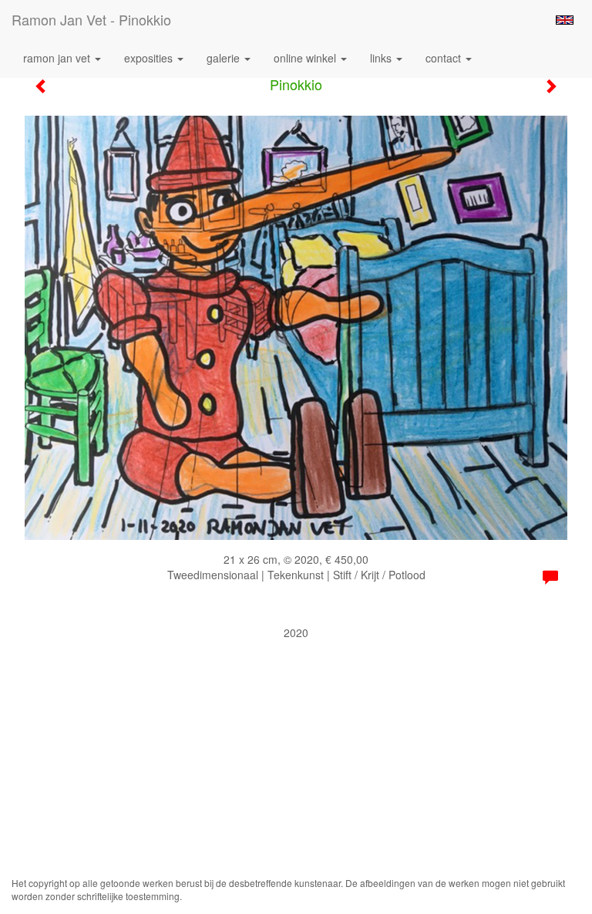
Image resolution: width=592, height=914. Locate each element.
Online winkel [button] (306, 58)
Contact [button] (445, 58)
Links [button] (382, 58)
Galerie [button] (225, 58)
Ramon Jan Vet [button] (58, 58)
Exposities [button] (150, 58)
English (565, 20)
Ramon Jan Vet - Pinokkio (91, 19)
